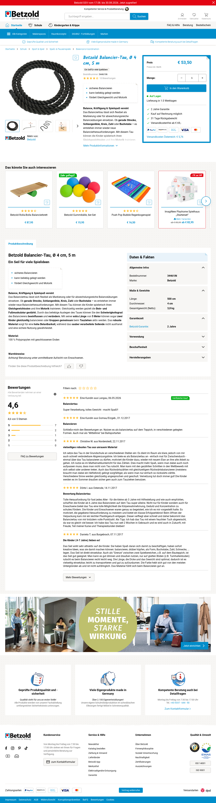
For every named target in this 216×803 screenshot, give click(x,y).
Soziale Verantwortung (146, 753)
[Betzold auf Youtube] (7, 757)
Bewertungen (97, 799)
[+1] (202, 78)
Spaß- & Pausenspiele (60, 49)
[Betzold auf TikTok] (26, 749)
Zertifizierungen (143, 762)
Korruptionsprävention (69, 799)
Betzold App (94, 762)
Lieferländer (94, 757)
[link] (194, 16)
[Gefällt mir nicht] (81, 366)
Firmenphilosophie (144, 748)
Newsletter (93, 744)
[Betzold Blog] (16, 757)
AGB (36, 799)
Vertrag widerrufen (131, 790)
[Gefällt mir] (69, 366)
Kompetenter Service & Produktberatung (104, 9)
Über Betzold (141, 744)
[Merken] (76, 57)
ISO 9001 (200, 770)
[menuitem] (173, 25)
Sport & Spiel (38, 49)
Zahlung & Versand (97, 753)
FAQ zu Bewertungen (32, 456)
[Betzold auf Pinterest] (19, 749)
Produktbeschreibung (20, 243)
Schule (23, 49)
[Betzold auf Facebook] (6, 749)
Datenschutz (25, 799)
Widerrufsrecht (48, 799)
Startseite (10, 49)
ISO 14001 (200, 763)
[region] (108, 312)
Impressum (10, 799)
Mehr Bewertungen (76, 577)
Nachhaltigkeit (142, 757)
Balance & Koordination (87, 49)
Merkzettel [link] (93, 766)
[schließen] (213, 2)
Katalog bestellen (96, 748)
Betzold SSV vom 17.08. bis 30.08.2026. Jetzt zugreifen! (105, 2)
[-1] (181, 78)
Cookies (110, 799)
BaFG (85, 799)
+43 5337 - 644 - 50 (180, 702)
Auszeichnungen (143, 766)
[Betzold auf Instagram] (12, 749)
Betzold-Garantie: (139, 326)
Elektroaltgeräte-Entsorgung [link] (102, 770)
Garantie (92, 775)
